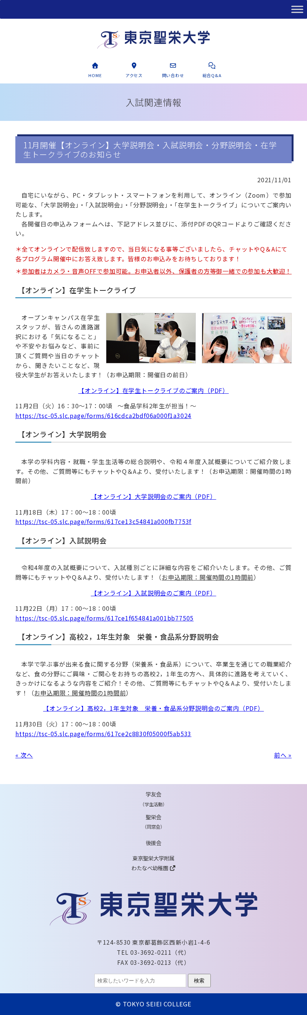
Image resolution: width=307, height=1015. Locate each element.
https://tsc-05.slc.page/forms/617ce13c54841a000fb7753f (103, 521)
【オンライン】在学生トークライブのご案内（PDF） (153, 390)
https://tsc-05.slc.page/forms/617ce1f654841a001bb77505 (104, 617)
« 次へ (24, 754)
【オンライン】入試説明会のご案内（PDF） (153, 592)
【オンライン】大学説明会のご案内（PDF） (153, 496)
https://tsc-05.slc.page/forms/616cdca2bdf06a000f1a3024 (103, 415)
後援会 (153, 843)
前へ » (283, 754)
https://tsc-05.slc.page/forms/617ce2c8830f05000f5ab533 (103, 733)
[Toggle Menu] (297, 9)
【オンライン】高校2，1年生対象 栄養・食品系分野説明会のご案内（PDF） (153, 708)
